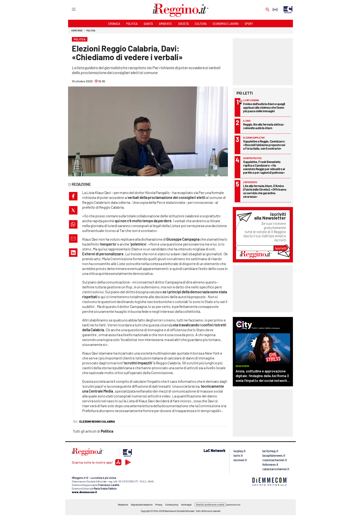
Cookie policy (171, 504)
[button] (73, 196)
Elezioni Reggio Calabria (97, 421)
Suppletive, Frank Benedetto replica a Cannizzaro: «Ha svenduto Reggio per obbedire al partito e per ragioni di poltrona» (264, 167)
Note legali (186, 504)
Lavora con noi (233, 504)
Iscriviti (281, 248)
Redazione (123, 504)
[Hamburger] (70, 9)
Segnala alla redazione (141, 504)
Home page (77, 30)
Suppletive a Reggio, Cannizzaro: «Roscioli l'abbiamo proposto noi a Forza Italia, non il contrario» (264, 144)
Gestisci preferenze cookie (210, 504)
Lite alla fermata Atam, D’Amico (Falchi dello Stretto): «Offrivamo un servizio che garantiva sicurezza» (264, 191)
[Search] (267, 10)
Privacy (158, 504)
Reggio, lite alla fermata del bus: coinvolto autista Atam (263, 126)
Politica (90, 30)
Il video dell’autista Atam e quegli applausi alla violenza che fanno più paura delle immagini (264, 107)
